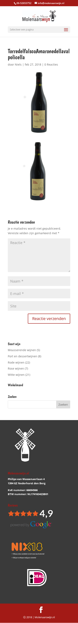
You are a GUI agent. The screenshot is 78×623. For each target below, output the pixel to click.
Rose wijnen (16, 368)
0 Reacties (51, 64)
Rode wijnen (16, 362)
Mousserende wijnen (22, 350)
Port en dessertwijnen (22, 356)
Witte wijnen (16, 375)
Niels (18, 64)
